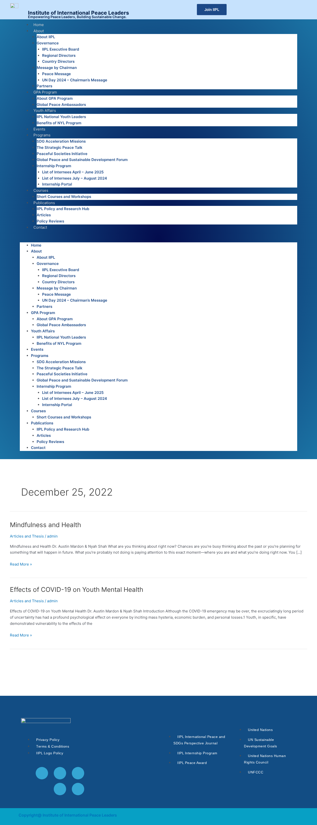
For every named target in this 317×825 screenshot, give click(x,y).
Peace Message (56, 73)
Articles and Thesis (27, 536)
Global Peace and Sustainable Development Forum (82, 159)
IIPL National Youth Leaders (61, 116)
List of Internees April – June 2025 (73, 172)
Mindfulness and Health (45, 525)
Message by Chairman (57, 67)
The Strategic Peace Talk (59, 147)
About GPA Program (55, 98)
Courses (40, 190)
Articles (44, 215)
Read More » (21, 564)
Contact (40, 227)
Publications (44, 202)
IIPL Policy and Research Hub (63, 208)
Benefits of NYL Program (59, 123)
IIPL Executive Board (60, 49)
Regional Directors (59, 55)
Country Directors (58, 61)
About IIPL (46, 36)
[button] (158, 239)
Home (38, 24)
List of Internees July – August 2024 (74, 178)
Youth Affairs (44, 110)
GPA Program (45, 92)
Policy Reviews (50, 221)
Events (39, 129)
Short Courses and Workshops (64, 196)
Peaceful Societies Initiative (62, 153)
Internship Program (54, 165)
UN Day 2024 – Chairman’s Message (74, 80)
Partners (44, 86)
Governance (48, 43)
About (38, 31)
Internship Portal (57, 184)
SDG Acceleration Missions (61, 141)
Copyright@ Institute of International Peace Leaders (68, 815)
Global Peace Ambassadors (61, 104)
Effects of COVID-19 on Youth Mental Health (76, 589)
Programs (42, 135)
